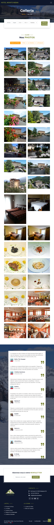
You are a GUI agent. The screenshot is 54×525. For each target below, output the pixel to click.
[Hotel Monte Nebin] (10, 492)
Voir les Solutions (45, 23)
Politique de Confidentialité (11, 512)
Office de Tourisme (29, 508)
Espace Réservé (46, 521)
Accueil (24, 14)
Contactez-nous (9, 510)
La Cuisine (7, 508)
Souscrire (36, 477)
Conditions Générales (10, 514)
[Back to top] (49, 520)
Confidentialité (37, 521)
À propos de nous (9, 506)
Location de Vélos (29, 506)
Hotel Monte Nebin (9, 521)
